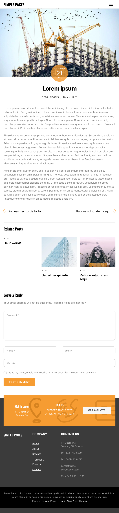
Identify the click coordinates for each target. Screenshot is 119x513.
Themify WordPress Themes (72, 501)
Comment (13, 315)
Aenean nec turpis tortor (25, 211)
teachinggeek (50, 97)
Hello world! (12, 243)
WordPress (50, 501)
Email (68, 350)
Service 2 (39, 459)
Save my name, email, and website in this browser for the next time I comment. (53, 372)
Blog (65, 97)
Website (11, 363)
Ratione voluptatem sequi (93, 211)
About (35, 448)
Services (36, 454)
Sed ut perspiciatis (55, 275)
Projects (36, 464)
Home (35, 443)
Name (11, 350)
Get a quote (96, 410)
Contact (36, 469)
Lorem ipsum (59, 88)
